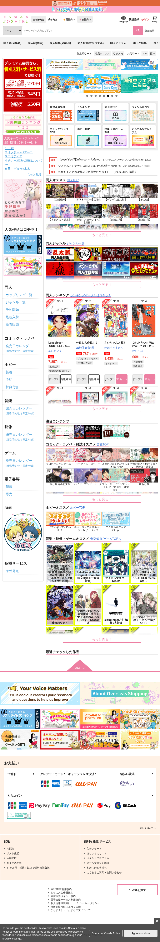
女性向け (86, 19)
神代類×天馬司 (84, 362)
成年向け (52, 19)
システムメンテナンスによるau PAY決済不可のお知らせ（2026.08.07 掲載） (105, 166)
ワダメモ (118, 53)
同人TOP (73, 180)
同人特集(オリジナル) (91, 43)
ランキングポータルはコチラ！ (90, 295)
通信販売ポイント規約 (63, 896)
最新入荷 (12, 316)
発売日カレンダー (20, 347)
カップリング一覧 (19, 294)
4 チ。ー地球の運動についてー (24, 162)
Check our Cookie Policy (106, 933)
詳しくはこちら (148, 827)
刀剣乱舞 (137, 361)
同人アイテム (118, 43)
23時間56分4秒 (85, 347)
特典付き (12, 386)
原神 (152, 53)
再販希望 (65, 379)
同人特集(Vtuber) (60, 43)
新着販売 (12, 324)
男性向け (70, 19)
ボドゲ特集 (140, 43)
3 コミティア (13, 156)
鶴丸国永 (137, 365)
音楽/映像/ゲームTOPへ (105, 538)
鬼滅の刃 (54, 366)
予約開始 (12, 309)
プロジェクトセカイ (87, 358)
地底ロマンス (102, 53)
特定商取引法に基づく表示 (66, 906)
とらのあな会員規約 (62, 892)
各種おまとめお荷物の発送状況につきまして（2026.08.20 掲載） (97, 172)
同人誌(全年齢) (12, 43)
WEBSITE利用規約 (61, 889)
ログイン (144, 19)
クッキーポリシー (90, 903)
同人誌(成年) (35, 43)
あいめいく (55, 351)
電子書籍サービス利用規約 (66, 899)
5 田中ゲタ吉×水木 (17, 169)
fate (144, 53)
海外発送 (12, 570)
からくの (137, 351)
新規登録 (134, 19)
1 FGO (9, 148)
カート (123, 379)
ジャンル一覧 (16, 302)
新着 (9, 372)
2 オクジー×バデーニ (19, 152)
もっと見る (34, 174)
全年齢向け (38, 19)
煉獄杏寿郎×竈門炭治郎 (60, 370)
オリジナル (111, 363)
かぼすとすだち (113, 347)
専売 (9, 494)
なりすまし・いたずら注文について (71, 910)
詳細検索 (149, 30)
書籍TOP (103, 444)
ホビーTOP (77, 507)
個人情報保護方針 (61, 903)
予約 (9, 379)
